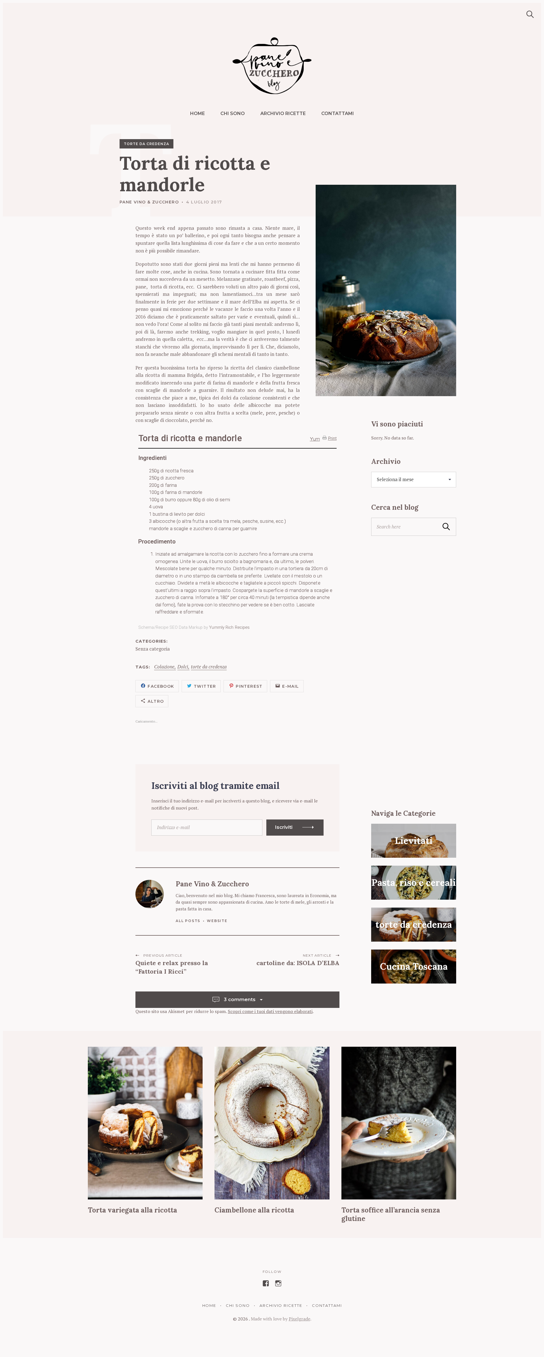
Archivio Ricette (283, 113)
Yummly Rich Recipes (229, 627)
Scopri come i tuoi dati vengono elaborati (270, 1011)
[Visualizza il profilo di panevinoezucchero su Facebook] (265, 1283)
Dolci (182, 667)
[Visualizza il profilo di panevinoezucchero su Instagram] (278, 1283)
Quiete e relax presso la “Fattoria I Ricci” (171, 967)
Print (332, 438)
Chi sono (232, 113)
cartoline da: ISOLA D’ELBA (297, 963)
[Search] (528, 14)
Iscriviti (283, 827)
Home (197, 113)
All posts (188, 921)
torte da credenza (146, 144)
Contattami (337, 113)
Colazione (164, 667)
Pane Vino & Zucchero (149, 202)
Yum (315, 439)
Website (217, 921)
